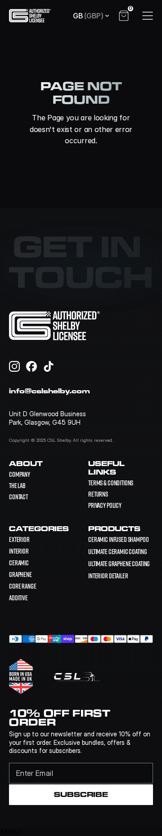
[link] (118, 539)
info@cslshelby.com (49, 391)
